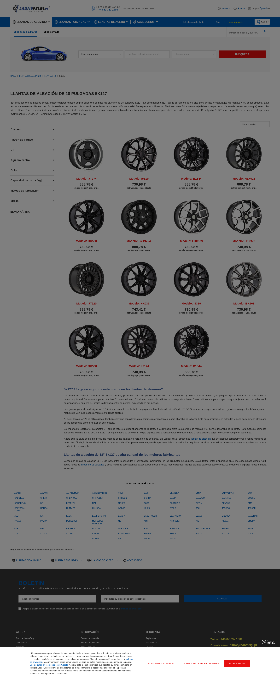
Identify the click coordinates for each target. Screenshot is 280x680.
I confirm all (237, 663)
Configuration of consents (201, 663)
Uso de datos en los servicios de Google (49, 665)
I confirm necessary (161, 663)
